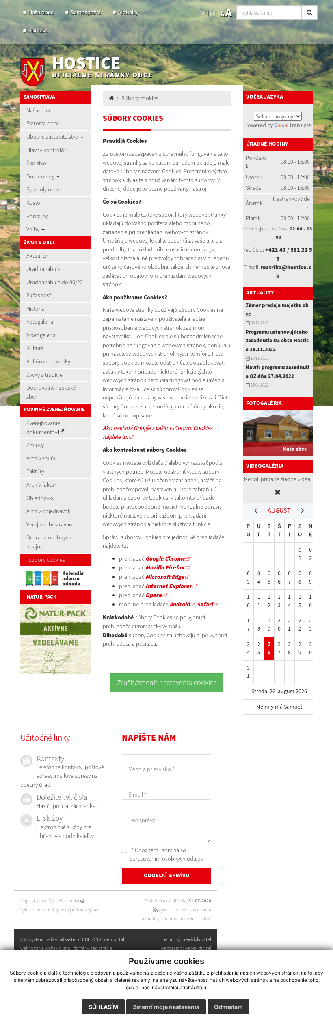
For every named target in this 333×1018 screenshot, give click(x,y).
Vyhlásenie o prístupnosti (44, 910)
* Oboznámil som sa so (166, 854)
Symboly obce (43, 189)
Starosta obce (42, 123)
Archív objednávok (48, 511)
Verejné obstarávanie (51, 524)
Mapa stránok (33, 901)
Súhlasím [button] (103, 1006)
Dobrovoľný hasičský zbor (51, 392)
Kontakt (37, 30)
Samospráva (86, 12)
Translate (300, 125)
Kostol (33, 202)
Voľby (33, 229)
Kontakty (37, 216)
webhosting (31, 948)
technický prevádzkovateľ (186, 939)
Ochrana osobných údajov (48, 542)
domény (81, 948)
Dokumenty (41, 176)
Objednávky (40, 498)
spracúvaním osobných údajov (166, 858)
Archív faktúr (41, 484)
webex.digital (198, 948)
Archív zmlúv (41, 458)
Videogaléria (41, 335)
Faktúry (35, 471)
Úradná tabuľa (43, 269)
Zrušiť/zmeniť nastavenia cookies (166, 682)
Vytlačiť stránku (64, 901)
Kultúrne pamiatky (48, 361)
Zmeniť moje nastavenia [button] (166, 1006)
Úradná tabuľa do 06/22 (54, 282)
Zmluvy (35, 445)
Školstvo (36, 163)
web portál (114, 939)
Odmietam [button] (228, 1006)
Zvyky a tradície (44, 374)
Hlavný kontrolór (46, 150)
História (35, 308)
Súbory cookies (46, 559)
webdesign (171, 948)
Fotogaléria (39, 321)
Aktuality (128, 12)
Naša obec (40, 12)
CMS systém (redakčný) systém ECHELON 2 (61, 939)
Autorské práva (86, 910)
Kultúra (35, 348)
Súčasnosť (38, 295)
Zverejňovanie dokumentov (43, 427)
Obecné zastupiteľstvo (53, 136)
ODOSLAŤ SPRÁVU (166, 876)
